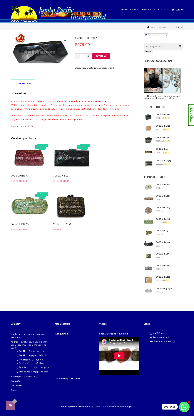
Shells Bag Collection (161, 337)
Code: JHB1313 (163, 265)
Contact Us (164, 9)
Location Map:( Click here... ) (68, 378)
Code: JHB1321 (163, 114)
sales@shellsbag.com (40, 367)
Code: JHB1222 (163, 277)
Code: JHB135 (162, 149)
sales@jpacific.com (39, 372)
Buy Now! (101, 56)
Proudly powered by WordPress (76, 406)
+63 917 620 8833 (30, 376)
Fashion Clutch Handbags (163, 341)
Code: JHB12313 (163, 161)
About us (135, 9)
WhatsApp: (16, 376)
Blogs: (14, 390)
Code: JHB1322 (163, 126)
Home (124, 9)
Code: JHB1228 (163, 219)
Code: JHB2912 (163, 242)
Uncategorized (106, 68)
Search (148, 51)
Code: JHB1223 (163, 208)
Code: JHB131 (162, 137)
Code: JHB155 (162, 254)
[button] (65, 40)
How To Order (149, 9)
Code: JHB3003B (164, 289)
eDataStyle (126, 406)
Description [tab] (23, 83)
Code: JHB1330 (163, 184)
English (150, 35)
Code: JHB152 (162, 231)
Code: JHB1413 (163, 196)
